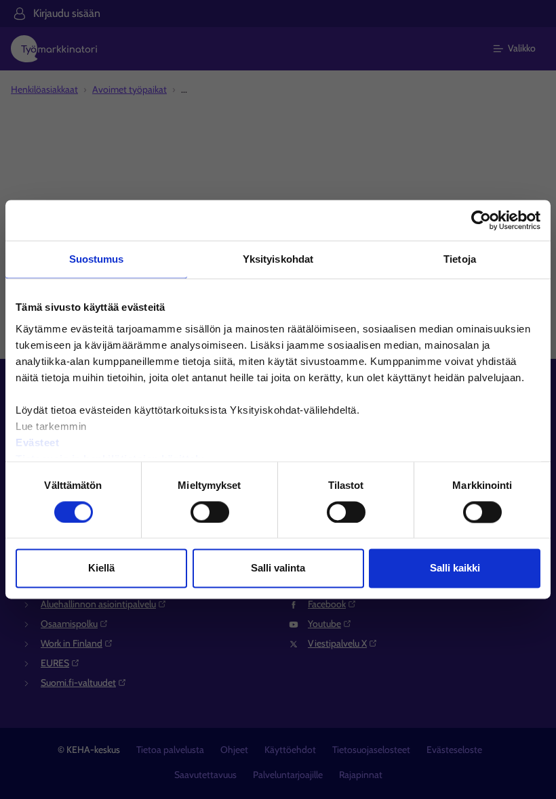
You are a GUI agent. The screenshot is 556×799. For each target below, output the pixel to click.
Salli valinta (278, 568)
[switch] (210, 512)
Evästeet (37, 442)
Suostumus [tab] (96, 259)
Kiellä (101, 568)
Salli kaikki (455, 568)
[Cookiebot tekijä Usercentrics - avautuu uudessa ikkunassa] (481, 220)
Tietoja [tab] (459, 259)
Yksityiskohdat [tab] (278, 259)
